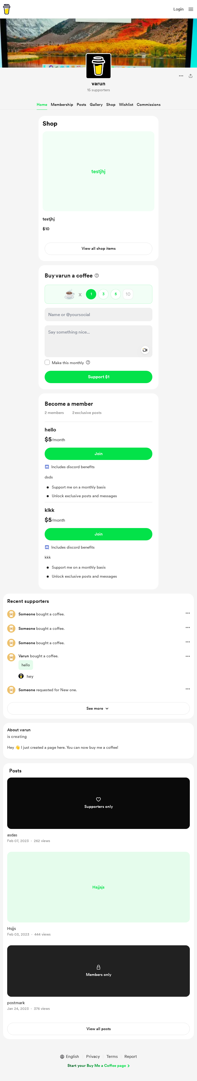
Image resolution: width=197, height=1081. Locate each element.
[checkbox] (64, 362)
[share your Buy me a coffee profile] (190, 76)
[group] (98, 464)
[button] (191, 9)
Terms (112, 1056)
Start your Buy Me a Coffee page (96, 1065)
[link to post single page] (98, 811)
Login (178, 9)
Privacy (93, 1056)
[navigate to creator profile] (98, 66)
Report (130, 1056)
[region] (98, 188)
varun (98, 83)
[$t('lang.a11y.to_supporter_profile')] (21, 676)
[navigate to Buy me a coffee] (6, 9)
